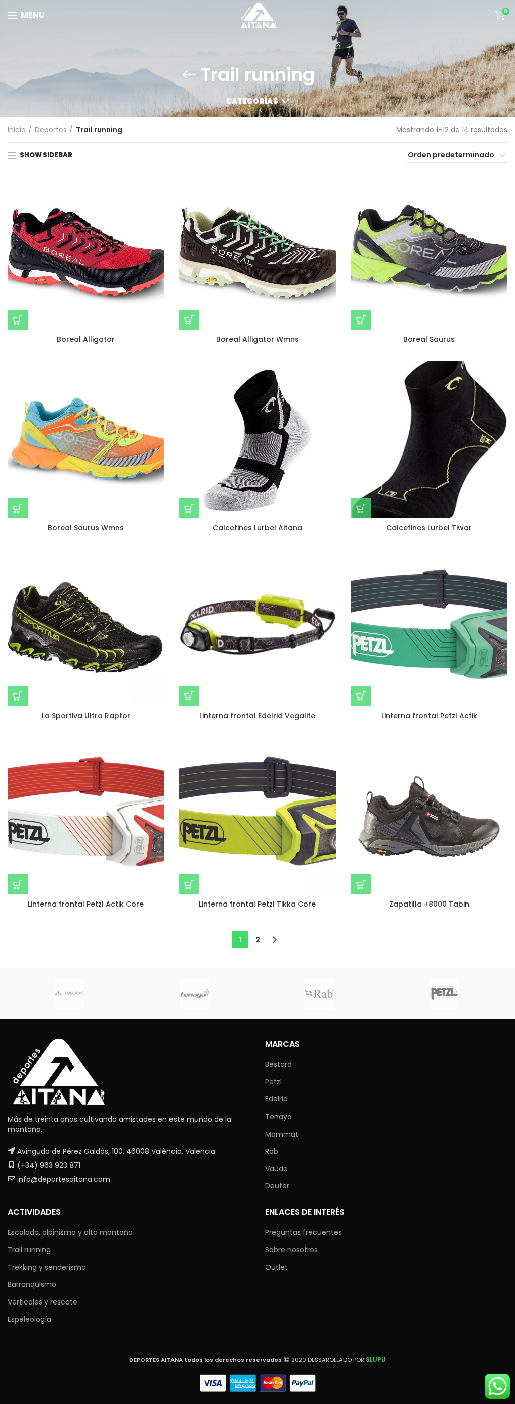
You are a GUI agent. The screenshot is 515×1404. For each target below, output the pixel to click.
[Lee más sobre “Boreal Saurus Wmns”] (18, 508)
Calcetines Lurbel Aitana (257, 527)
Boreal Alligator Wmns (257, 339)
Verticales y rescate (42, 1302)
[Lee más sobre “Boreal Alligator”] (18, 320)
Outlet (276, 1267)
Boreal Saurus (429, 339)
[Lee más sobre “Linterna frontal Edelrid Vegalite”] (189, 696)
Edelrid (276, 1099)
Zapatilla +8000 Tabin (429, 904)
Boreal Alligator (86, 339)
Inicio (17, 130)
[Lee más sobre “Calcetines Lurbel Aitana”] (189, 508)
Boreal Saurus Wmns (86, 527)
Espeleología (29, 1319)
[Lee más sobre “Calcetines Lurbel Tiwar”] (361, 508)
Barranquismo (32, 1284)
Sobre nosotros (291, 1250)
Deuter (277, 1186)
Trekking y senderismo (47, 1267)
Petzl (273, 1082)
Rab (271, 1151)
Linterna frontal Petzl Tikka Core (257, 904)
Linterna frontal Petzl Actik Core (86, 904)
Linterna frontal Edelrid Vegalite (257, 715)
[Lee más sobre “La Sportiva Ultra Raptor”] (18, 696)
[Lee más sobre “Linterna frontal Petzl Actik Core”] (18, 884)
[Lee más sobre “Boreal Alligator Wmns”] (189, 320)
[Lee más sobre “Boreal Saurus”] (361, 320)
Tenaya (278, 1117)
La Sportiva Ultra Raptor (86, 715)
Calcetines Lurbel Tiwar (429, 527)
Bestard (278, 1064)
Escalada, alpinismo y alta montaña (70, 1232)
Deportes (51, 130)
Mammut (281, 1134)
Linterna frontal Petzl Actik (429, 715)
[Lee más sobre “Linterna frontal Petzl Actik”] (361, 696)
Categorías (252, 101)
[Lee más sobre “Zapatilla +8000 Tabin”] (361, 884)
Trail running (29, 1250)
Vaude (276, 1169)
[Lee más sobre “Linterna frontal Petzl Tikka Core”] (189, 884)
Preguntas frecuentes (303, 1232)
